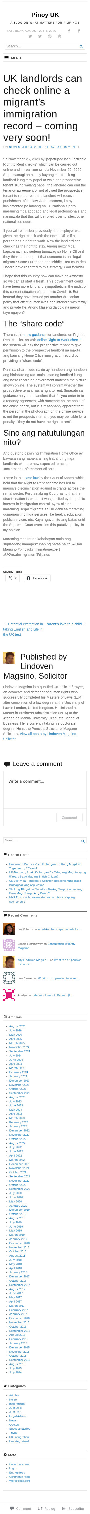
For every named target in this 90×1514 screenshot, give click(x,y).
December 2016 (19, 1318)
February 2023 (18, 1122)
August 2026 (17, 1026)
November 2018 (19, 1247)
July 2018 (15, 1259)
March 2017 (16, 1305)
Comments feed (19, 1476)
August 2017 (17, 1289)
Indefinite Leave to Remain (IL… (53, 995)
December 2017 (19, 1276)
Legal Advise (17, 1416)
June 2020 (16, 1197)
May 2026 (15, 1034)
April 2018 (15, 1268)
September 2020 (19, 1188)
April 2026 (15, 1038)
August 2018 (17, 1255)
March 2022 (16, 1159)
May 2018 (15, 1264)
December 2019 (19, 1209)
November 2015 (19, 1351)
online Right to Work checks (59, 340)
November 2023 (19, 1084)
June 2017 (16, 1293)
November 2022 (19, 1134)
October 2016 (17, 1326)
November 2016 (19, 1322)
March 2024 (16, 1067)
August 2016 (17, 1334)
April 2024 (15, 1063)
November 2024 (19, 1047)
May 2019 (15, 1230)
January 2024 (18, 1076)
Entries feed (17, 1472)
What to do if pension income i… (59, 978)
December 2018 (19, 1243)
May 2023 (15, 1109)
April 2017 (15, 1301)
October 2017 (17, 1280)
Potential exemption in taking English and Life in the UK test (23, 629)
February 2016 (18, 1339)
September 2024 (19, 1051)
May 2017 (15, 1297)
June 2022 (16, 1151)
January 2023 (18, 1126)
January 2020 (18, 1205)
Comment (69, 817)
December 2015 (19, 1347)
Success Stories (19, 1428)
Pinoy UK (45, 14)
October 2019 (17, 1213)
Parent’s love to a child (64, 624)
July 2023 (15, 1101)
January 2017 (18, 1313)
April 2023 (15, 1113)
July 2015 (15, 1368)
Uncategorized (19, 1441)
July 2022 (15, 1147)
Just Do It (15, 1411)
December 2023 (19, 1080)
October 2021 (17, 1172)
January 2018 (18, 1272)
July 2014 (15, 1372)
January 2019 (18, 1238)
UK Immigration (19, 1437)
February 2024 (18, 1072)
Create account (19, 1464)
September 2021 (19, 1176)
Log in (13, 1468)
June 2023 (16, 1105)
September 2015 (19, 1359)
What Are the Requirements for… (59, 929)
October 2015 (17, 1355)
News (12, 1420)
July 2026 (15, 1030)
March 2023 (16, 1118)
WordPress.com (19, 1480)
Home (13, 1399)
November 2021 (19, 1167)
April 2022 (15, 1155)
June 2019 (16, 1226)
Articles (14, 1395)
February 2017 (18, 1309)
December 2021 (19, 1163)
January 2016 (18, 1343)
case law (31, 478)
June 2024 (16, 1059)
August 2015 (17, 1364)
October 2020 (17, 1184)
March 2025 (16, 1043)
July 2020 (15, 1193)
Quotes (14, 1424)
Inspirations (16, 1403)
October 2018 (17, 1251)
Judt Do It (15, 1407)
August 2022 (17, 1143)
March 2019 (16, 1234)
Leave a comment (62, 146)
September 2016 (19, 1330)
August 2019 (17, 1218)
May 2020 (15, 1201)
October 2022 (17, 1138)
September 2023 (19, 1092)
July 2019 (15, 1222)
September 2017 (19, 1284)
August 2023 (17, 1097)
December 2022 (19, 1130)
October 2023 (17, 1088)
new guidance (35, 335)
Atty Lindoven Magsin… (33, 959)
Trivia (13, 1432)
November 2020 (19, 1180)
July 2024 (15, 1055)
